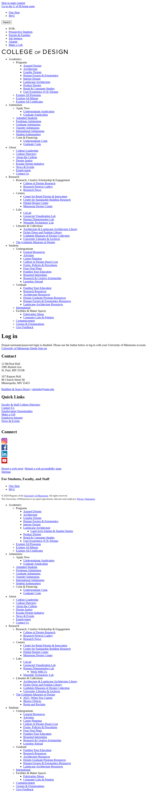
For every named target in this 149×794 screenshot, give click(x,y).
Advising (28, 717)
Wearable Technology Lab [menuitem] (38, 222)
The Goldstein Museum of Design (35, 694)
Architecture (30, 514)
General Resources (34, 714)
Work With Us (39, 671)
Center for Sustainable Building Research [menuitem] (47, 199)
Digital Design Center (35, 652)
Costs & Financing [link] (26, 137)
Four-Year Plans (32, 730)
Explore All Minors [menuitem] (27, 98)
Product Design (32, 534)
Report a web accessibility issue (43, 468)
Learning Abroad (33, 743)
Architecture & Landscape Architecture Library (50, 681)
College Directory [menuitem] (26, 153)
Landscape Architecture (36, 527)
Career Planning (32, 720)
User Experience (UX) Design (40, 540)
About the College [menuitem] (26, 157)
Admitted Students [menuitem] (26, 118)
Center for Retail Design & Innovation (45, 645)
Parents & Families (19, 35)
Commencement (25, 782)
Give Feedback (24, 789)
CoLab (27, 661)
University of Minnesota (36, 495)
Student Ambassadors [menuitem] (28, 134)
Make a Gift (16, 45)
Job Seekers (15, 38)
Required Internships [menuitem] (35, 274)
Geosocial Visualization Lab (39, 665)
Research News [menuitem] (32, 189)
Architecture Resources (36, 756)
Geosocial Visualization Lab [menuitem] (39, 216)
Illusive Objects (32, 701)
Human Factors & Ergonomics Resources (47, 763)
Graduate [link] (21, 284)
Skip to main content (13, 3)
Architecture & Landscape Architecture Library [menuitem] (50, 229)
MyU (12, 15)
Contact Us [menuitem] (22, 173)
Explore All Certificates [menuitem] (29, 101)
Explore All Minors (27, 547)
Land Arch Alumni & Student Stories (52, 531)
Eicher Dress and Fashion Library (42, 684)
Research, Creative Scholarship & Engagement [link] (43, 180)
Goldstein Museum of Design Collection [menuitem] (46, 235)
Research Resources (34, 753)
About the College (26, 606)
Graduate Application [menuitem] (35, 114)
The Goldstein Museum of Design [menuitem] (35, 242)
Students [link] (14, 245)
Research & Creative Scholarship (42, 740)
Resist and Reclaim (34, 704)
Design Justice (24, 609)
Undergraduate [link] (24, 248)
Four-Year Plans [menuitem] (32, 268)
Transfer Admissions (27, 576)
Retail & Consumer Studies (39, 537)
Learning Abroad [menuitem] (33, 281)
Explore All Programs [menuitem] (28, 95)
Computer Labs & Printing (38, 779)
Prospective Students (21, 31)
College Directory (26, 603)
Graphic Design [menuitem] (32, 72)
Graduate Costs (32, 593)
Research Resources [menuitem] (34, 291)
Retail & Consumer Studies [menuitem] (39, 88)
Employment (23, 619)
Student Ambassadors (28, 583)
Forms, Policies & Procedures (40, 727)
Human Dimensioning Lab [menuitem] (38, 219)
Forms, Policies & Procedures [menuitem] (40, 265)
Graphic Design (32, 518)
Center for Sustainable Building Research (47, 648)
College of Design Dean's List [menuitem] (40, 261)
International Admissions (30, 580)
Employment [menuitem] (23, 170)
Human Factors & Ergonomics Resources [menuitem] (47, 301)
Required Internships (35, 737)
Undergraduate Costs (35, 589)
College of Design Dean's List (40, 724)
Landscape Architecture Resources (43, 766)
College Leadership (27, 599)
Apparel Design (32, 511)
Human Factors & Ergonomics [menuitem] (40, 75)
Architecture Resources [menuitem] (36, 294)
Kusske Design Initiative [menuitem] (30, 163)
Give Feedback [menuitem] (24, 327)
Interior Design (32, 524)
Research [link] (14, 176)
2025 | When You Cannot (37, 697)
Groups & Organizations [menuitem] (30, 324)
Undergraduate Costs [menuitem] (35, 140)
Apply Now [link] (23, 108)
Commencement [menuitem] (25, 320)
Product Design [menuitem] (32, 85)
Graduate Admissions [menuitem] (28, 124)
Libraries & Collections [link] (29, 225)
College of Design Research (39, 632)
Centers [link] (20, 193)
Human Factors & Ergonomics (40, 521)
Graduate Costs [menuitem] (32, 144)
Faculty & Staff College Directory (20, 404)
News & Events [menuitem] (25, 167)
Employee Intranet (12, 417)
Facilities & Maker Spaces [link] (31, 310)
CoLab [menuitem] (27, 212)
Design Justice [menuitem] (24, 160)
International (23, 769)
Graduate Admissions (28, 573)
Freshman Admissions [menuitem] (28, 121)
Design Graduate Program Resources (44, 759)
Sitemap (6, 471)
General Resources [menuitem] (34, 252)
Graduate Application (35, 563)
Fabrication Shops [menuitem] (33, 314)
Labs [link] (19, 209)
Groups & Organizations (30, 786)
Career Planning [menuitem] (32, 258)
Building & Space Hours (15, 389)
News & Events (10, 421)
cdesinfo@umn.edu (43, 389)
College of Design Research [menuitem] (39, 183)
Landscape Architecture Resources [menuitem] (43, 304)
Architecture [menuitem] (30, 68)
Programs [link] (21, 62)
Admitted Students (26, 567)
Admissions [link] (15, 104)
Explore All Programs (28, 544)
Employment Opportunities (17, 411)
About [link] (12, 147)
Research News (32, 639)
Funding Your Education (37, 733)
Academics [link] (15, 59)
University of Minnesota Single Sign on (24, 348)
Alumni (13, 41)
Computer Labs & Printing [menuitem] (38, 317)
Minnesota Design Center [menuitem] (38, 206)
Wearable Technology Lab (38, 674)
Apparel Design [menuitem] (32, 65)
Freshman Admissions (28, 570)
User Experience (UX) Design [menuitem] (40, 91)
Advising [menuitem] (28, 255)
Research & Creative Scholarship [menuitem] (42, 278)
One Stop (14, 12)
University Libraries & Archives (41, 691)
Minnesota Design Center (38, 655)
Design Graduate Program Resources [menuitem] (44, 297)
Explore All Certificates (29, 550)
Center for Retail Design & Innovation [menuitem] (45, 196)
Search (6, 22)
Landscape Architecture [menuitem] (36, 82)
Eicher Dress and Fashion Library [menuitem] (42, 232)
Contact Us (7, 407)
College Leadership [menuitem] (27, 150)
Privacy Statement (86, 499)
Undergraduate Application (38, 560)
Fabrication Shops (33, 776)
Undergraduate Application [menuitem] (38, 111)
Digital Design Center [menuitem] (35, 203)
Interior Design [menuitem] (32, 78)
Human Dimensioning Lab (38, 668)
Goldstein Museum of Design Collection (46, 688)
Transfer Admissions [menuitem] (27, 127)
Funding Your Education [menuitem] (37, 271)
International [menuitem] (23, 307)
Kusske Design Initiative (30, 612)
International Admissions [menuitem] (30, 131)
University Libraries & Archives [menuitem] (41, 239)
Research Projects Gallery (38, 635)
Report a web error (12, 468)
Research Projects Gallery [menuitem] (38, 186)
